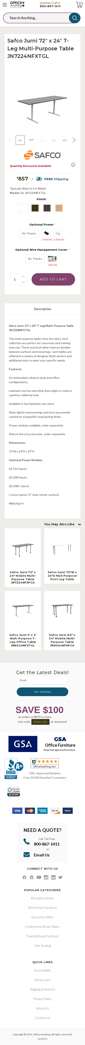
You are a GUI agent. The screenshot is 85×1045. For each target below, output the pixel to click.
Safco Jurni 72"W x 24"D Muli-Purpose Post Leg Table (62, 575)
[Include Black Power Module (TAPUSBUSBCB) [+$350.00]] (46, 233)
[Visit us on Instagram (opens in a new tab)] (46, 877)
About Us (42, 1008)
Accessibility (42, 970)
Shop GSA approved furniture (59, 749)
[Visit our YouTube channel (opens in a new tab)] (39, 877)
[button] (73, 164)
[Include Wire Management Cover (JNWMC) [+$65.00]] (52, 258)
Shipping (35, 989)
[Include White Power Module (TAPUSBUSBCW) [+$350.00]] (58, 233)
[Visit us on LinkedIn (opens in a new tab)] (53, 877)
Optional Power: (42, 224)
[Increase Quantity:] (23, 276)
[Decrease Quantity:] (23, 282)
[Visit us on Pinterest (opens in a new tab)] (32, 877)
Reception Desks (42, 898)
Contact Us (42, 1018)
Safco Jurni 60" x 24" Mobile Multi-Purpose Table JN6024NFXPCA (62, 640)
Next (74, 140)
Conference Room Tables (42, 926)
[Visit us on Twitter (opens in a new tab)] (60, 877)
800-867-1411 (50, 6)
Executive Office (43, 917)
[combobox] (39, 18)
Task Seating (42, 945)
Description (42, 309)
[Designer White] (23, 208)
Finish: (42, 199)
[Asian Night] (47, 208)
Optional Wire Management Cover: (42, 249)
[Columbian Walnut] (35, 208)
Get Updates (42, 691)
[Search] (74, 18)
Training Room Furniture (42, 936)
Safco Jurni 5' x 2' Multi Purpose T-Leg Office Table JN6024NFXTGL (23, 640)
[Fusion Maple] (59, 208)
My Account (42, 980)
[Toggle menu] (4, 4)
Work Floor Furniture (42, 907)
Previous (10, 140)
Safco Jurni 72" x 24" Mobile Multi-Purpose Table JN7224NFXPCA (22, 577)
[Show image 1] (20, 140)
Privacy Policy (42, 999)
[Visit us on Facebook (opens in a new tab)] (24, 877)
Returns (49, 989)
